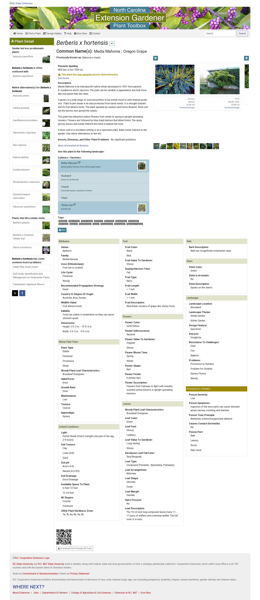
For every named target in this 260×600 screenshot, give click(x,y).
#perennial (73, 224)
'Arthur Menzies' (81, 165)
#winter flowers (121, 221)
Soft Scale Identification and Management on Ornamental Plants (31, 275)
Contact (96, 33)
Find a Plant (34, 33)
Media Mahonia (107, 51)
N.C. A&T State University (51, 564)
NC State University (23, 564)
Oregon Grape (135, 51)
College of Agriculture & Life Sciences (91, 592)
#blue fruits (98, 221)
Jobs (36, 592)
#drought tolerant (107, 224)
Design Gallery (54, 33)
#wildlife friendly (85, 224)
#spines (96, 224)
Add (63, 230)
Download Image (187, 107)
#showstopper (133, 221)
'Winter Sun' (67, 207)
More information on (73, 145)
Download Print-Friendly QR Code (76, 548)
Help (69, 33)
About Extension (21, 592)
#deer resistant (74, 221)
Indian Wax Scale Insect (25, 266)
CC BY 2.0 (235, 105)
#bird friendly (109, 221)
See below (63, 78)
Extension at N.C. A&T (126, 592)
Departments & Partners (55, 592)
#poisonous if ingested (134, 224)
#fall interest (63, 224)
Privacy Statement (79, 573)
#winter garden (120, 224)
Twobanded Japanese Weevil (28, 284)
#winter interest (87, 221)
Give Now (81, 33)
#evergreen (63, 221)
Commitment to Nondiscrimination (40, 573)
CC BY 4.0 (190, 105)
